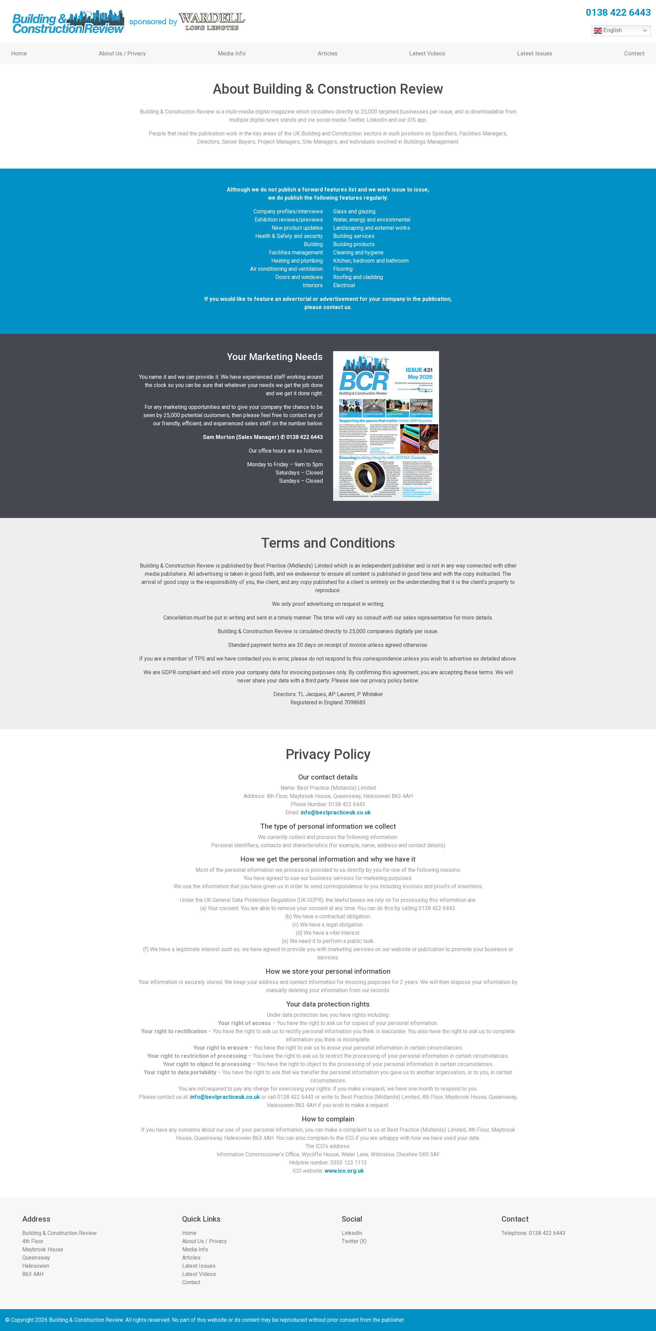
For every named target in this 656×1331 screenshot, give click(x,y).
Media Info (232, 53)
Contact (634, 53)
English (612, 30)
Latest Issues (534, 53)
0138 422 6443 (547, 1233)
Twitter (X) (354, 1241)
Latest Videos (427, 53)
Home (19, 53)
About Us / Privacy (122, 53)
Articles (328, 53)
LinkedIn (352, 1233)
